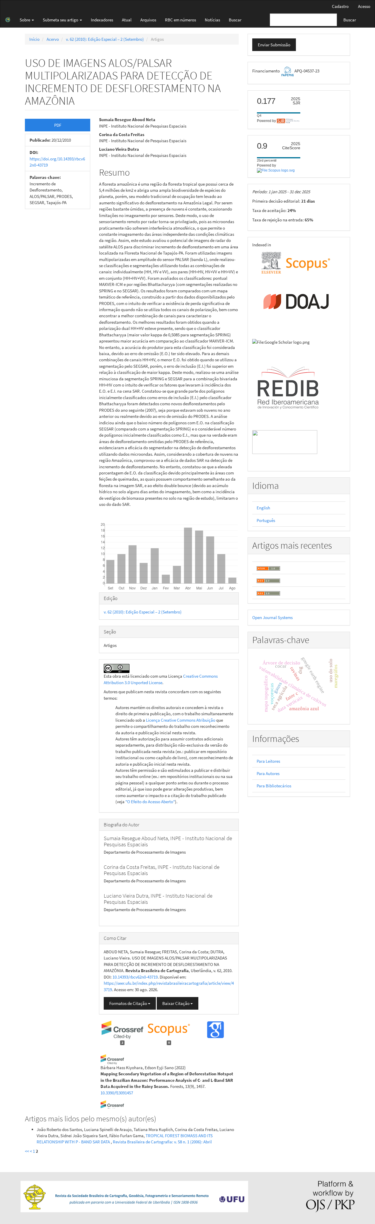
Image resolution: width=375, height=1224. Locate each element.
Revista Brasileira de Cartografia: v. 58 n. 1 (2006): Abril (162, 1142)
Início (34, 39)
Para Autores (268, 773)
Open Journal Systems (272, 617)
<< (27, 1151)
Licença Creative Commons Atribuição (180, 720)
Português (266, 520)
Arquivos (148, 20)
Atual (127, 20)
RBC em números (180, 20)
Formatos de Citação (128, 1003)
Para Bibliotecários (274, 786)
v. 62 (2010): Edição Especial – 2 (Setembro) (105, 39)
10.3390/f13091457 (116, 1093)
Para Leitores (268, 761)
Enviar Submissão (274, 45)
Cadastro (340, 6)
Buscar (235, 20)
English (263, 508)
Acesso (364, 6)
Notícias (212, 20)
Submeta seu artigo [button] (61, 20)
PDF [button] (57, 125)
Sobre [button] (25, 20)
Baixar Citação (176, 1003)
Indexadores (102, 20)
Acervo (53, 39)
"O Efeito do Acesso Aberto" (150, 801)
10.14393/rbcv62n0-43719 (135, 977)
